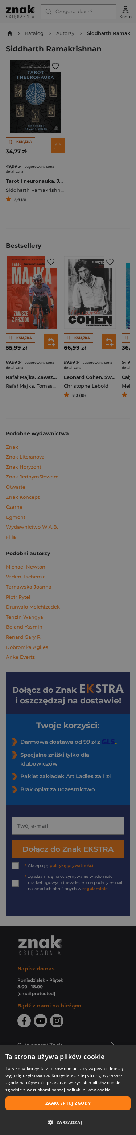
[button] (68, 1122)
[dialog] (68, 1090)
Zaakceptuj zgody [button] (68, 1103)
